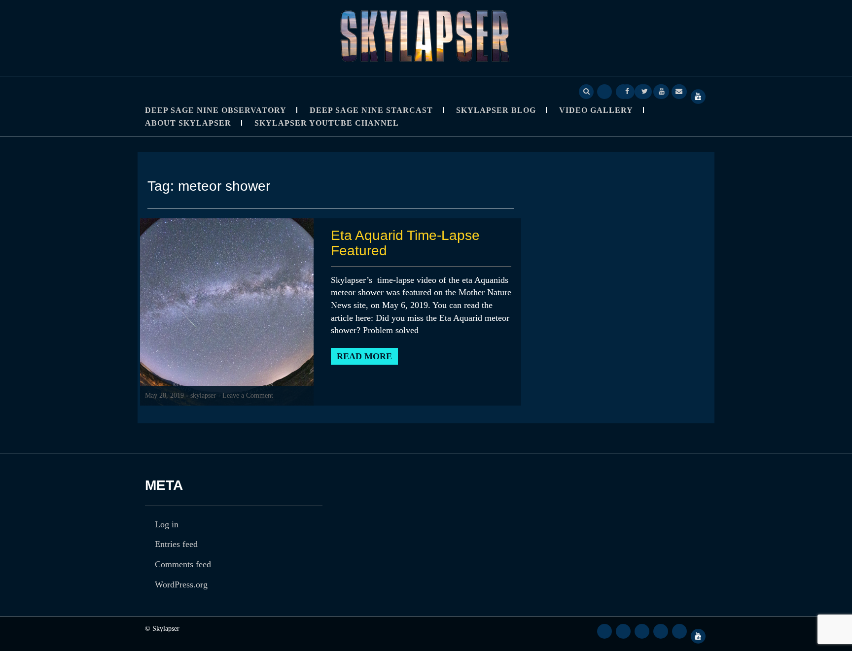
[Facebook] (627, 91)
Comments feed (183, 564)
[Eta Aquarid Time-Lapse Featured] (227, 311)
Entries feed (176, 544)
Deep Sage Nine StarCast (371, 110)
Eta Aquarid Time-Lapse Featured (405, 243)
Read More (364, 356)
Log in (166, 524)
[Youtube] (661, 91)
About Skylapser (188, 123)
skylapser (203, 395)
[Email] (679, 91)
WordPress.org (181, 584)
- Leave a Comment (245, 395)
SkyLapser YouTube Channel (326, 123)
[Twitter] (644, 91)
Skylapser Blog (496, 110)
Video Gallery (596, 110)
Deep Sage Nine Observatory (215, 110)
